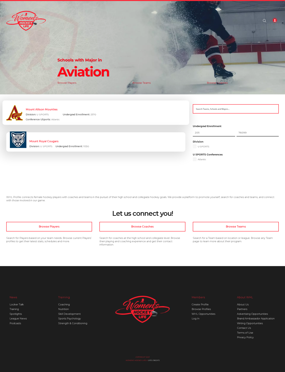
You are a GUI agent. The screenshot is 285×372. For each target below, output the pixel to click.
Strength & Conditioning (72, 323)
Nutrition (63, 309)
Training (14, 309)
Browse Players (66, 82)
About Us (243, 304)
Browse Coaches (217, 82)
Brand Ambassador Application (256, 318)
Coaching (64, 304)
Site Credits (153, 360)
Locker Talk (17, 304)
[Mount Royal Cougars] (96, 142)
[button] (264, 21)
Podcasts (15, 323)
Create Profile (200, 304)
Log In (195, 318)
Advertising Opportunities (252, 313)
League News (18, 318)
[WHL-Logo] (26, 21)
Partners (242, 309)
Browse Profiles (201, 309)
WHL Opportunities (203, 313)
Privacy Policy (245, 337)
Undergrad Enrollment (207, 126)
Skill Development (69, 313)
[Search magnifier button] (274, 109)
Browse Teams (141, 82)
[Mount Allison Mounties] (95, 112)
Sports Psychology (69, 318)
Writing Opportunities (250, 323)
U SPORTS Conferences (208, 154)
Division (198, 141)
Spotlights (16, 313)
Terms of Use (245, 332)
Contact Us (244, 327)
